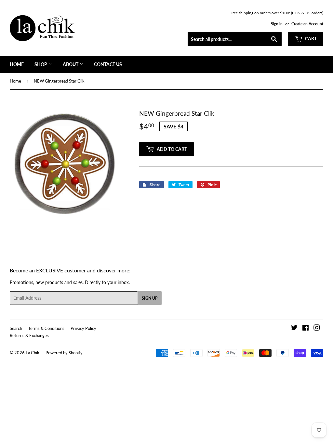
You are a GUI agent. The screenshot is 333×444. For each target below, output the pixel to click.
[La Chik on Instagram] (316, 328)
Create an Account (307, 23)
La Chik (32, 352)
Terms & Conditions (46, 328)
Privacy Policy (83, 328)
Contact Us (108, 64)
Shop (41, 64)
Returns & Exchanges (29, 335)
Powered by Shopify (64, 352)
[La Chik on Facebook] (305, 328)
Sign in (277, 23)
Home (17, 64)
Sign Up (149, 298)
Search (16, 328)
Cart (310, 38)
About (71, 64)
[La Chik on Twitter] (294, 328)
